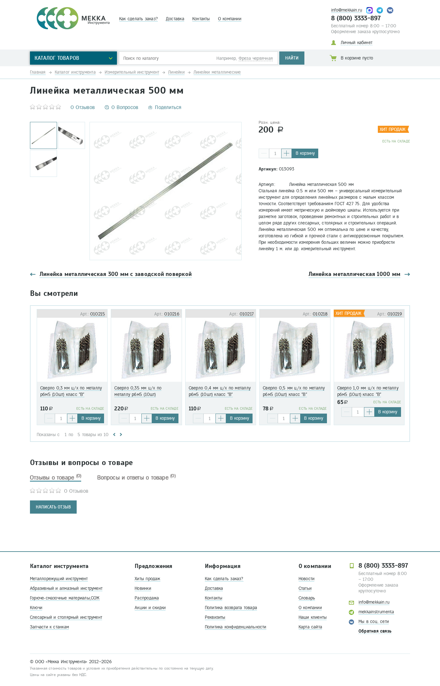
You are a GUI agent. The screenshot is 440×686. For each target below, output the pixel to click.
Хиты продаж (147, 578)
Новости (307, 578)
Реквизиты (215, 617)
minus (264, 153)
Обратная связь (375, 631)
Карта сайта (310, 627)
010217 (246, 314)
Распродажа (147, 598)
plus (286, 153)
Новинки (143, 588)
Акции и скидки (150, 607)
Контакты (201, 18)
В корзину (305, 153)
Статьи (305, 588)
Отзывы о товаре (55, 477)
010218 (320, 314)
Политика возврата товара (231, 607)
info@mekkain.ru (346, 10)
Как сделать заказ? (138, 18)
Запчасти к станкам (49, 627)
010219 (394, 314)
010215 (97, 314)
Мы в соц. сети (374, 621)
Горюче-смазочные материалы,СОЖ (65, 598)
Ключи (36, 607)
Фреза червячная (256, 58)
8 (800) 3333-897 (356, 18)
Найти (292, 58)
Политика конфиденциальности (235, 627)
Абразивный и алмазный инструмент (66, 588)
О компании (229, 18)
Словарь (307, 598)
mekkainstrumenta (376, 611)
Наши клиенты (313, 617)
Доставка (175, 18)
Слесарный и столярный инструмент (66, 617)
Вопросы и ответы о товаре (136, 477)
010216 (171, 314)
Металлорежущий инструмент (59, 578)
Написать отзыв (53, 507)
